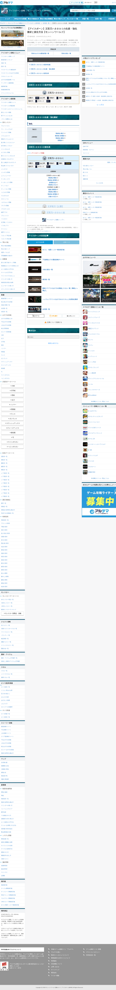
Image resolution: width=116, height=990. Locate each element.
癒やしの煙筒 (5, 576)
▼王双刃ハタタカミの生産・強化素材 (42, 69)
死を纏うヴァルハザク (7, 165)
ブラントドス (5, 215)
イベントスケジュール (7, 93)
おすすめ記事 (40, 242)
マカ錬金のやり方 (6, 815)
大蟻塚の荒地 (5, 769)
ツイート (37, 316)
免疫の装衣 (4, 553)
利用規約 (54, 961)
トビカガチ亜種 (5, 192)
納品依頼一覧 (5, 638)
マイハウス (4, 872)
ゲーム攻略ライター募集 (93, 949)
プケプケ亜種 (5, 205)
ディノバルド (5, 185)
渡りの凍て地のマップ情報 (8, 262)
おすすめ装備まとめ (6, 318)
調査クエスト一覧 (6, 642)
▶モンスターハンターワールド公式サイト (39, 231)
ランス (3, 355)
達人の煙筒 (4, 573)
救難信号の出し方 (6, 855)
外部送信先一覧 (91, 955)
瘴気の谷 (3, 772)
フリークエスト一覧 (6, 632)
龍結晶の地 (4, 775)
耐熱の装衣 (4, 550)
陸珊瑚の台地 (5, 766)
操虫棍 (3, 368)
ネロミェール (5, 199)
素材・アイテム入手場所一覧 (9, 658)
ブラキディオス (5, 209)
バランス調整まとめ (6, 119)
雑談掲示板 (4, 86)
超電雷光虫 (52, 182)
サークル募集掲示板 (6, 888)
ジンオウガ (4, 169)
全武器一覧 (4, 308)
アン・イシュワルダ (6, 129)
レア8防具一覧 (5, 496)
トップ (7, 19)
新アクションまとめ (6, 115)
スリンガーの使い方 (6, 279)
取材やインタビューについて (60, 955)
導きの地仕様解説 (46, 19)
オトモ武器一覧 (5, 713)
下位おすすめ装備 (6, 321)
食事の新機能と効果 (6, 842)
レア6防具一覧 (5, 489)
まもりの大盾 (5, 697)
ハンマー (3, 348)
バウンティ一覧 (5, 635)
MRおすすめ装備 (20, 19)
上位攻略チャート (6, 733)
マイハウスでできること (8, 275)
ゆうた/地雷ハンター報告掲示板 (10, 905)
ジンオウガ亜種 (5, 172)
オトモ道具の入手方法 (7, 269)
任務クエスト (5, 858)
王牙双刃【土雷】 (56, 206)
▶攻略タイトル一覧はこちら (100, 401)
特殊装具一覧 (5, 520)
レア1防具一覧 (5, 473)
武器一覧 (85, 19)
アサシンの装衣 (5, 523)
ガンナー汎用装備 (6, 331)
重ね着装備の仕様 (6, 832)
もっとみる (99, 183)
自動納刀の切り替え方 (7, 818)
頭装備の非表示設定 (6, 828)
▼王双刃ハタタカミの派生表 (39, 73)
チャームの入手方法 (6, 272)
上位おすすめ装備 (6, 325)
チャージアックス (6, 365)
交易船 (3, 875)
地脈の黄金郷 (5, 779)
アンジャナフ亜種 (6, 132)
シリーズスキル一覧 (6, 674)
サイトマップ (55, 970)
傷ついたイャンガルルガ (8, 155)
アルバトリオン (5, 125)
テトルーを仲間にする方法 (8, 825)
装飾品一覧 (4, 506)
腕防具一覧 (4, 463)
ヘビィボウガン (5, 378)
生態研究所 (4, 865)
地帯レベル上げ (5, 252)
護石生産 (3, 812)
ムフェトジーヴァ (6, 175)
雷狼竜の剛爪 (60, 133)
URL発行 (54, 316)
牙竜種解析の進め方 (6, 255)
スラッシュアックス (6, 361)
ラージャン (4, 229)
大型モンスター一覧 (6, 603)
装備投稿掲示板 (5, 89)
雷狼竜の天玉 (52, 185)
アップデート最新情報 (7, 83)
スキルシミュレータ (6, 76)
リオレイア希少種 (6, 235)
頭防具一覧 (4, 456)
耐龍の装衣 (4, 583)
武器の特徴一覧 (5, 305)
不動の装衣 (4, 526)
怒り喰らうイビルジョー (8, 142)
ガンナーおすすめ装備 (7, 749)
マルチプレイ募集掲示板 (8, 898)
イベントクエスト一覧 (7, 645)
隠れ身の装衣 (5, 543)
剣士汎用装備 (5, 328)
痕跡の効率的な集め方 (7, 753)
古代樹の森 (4, 762)
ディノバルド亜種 (6, 189)
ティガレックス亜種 (6, 182)
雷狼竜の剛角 (52, 178)
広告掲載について (56, 964)
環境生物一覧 (5, 839)
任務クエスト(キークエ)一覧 (9, 628)
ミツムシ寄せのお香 (6, 690)
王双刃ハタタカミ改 (56, 212)
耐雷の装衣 (4, 566)
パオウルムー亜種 (6, 202)
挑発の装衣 (4, 560)
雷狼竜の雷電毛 (52, 180)
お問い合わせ (55, 967)
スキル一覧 (4, 670)
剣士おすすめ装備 (6, 746)
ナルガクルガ (5, 195)
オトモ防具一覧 (5, 717)
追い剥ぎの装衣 (5, 533)
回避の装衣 (4, 536)
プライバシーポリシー (93, 952)
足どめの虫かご (5, 693)
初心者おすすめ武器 (6, 301)
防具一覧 (98, 19)
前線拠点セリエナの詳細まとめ (10, 265)
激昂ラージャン (5, 232)
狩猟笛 (3, 351)
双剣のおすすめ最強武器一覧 (40, 53)
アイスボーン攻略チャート (8, 102)
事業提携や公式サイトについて (60, 958)
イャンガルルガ (5, 149)
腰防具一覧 (4, 466)
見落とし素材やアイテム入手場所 (10, 661)
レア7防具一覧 (5, 493)
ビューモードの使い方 (7, 285)
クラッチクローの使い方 (8, 289)
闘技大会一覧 (5, 648)
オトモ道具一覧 (5, 687)
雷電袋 (60, 140)
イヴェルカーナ (5, 135)
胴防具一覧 (4, 460)
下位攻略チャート (6, 729)
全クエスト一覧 (5, 625)
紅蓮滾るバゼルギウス (7, 159)
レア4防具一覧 (5, 483)
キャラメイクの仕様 (6, 845)
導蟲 (2, 795)
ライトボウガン (5, 375)
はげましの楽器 (5, 700)
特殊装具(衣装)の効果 (7, 282)
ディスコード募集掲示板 (8, 891)
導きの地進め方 (33, 19)
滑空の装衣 (4, 556)
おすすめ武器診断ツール (8, 79)
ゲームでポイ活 (75, 2)
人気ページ (66, 242)
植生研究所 (4, 869)
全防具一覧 (4, 311)
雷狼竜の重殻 (60, 138)
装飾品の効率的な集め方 (8, 510)
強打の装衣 (4, 530)
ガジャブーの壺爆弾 (6, 707)
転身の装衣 (4, 586)
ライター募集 (55, 975)
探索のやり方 (5, 852)
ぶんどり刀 (4, 703)
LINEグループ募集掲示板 (8, 901)
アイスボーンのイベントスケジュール (11, 109)
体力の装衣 (4, 540)
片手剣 (3, 341)
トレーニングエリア (6, 808)
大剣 (2, 335)
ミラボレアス (5, 225)
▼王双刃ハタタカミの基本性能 (39, 64)
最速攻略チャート (6, 726)
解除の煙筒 (4, 580)
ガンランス (4, 358)
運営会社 (54, 972)
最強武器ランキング (6, 59)
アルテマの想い (56, 952)
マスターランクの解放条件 (8, 69)
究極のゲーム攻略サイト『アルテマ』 (62, 949)
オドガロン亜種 (5, 152)
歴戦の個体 (4, 792)
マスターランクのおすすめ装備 (10, 73)
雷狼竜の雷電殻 (59, 135)
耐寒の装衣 (4, 570)
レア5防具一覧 (5, 486)
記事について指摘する (54, 322)
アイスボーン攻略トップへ (55, 220)
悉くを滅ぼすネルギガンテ (8, 162)
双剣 (2, 345)
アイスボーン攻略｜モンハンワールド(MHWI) (30, 10)
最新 (108, 162)
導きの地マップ (59, 19)
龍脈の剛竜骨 (52, 189)
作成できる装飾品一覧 (7, 513)
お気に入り (71, 316)
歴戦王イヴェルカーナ (7, 139)
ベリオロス (4, 219)
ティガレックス (5, 179)
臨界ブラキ (4, 212)
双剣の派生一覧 (66, 53)
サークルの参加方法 (6, 848)
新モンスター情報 (6, 112)
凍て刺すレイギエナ (6, 145)
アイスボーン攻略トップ (8, 56)
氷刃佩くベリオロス (6, 222)
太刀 (2, 338)
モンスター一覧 (72, 19)
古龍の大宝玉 (52, 196)
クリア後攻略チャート (7, 736)
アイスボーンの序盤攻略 (8, 105)
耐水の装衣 (4, 563)
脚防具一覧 (4, 469)
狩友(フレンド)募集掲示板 (8, 895)
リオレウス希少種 (6, 238)
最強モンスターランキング (8, 609)
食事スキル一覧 (5, 677)
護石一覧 (3, 503)
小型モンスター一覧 (6, 606)
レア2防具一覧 (5, 476)
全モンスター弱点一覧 (7, 599)
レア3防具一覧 (5, 479)
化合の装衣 (4, 546)
